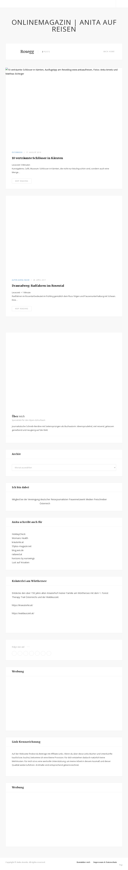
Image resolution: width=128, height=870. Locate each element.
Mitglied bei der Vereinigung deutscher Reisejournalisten (40, 499)
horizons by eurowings (23, 558)
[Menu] (9, 4)
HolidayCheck (18, 534)
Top (121, 865)
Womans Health (20, 538)
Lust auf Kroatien (20, 562)
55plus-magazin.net (22, 546)
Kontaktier (83, 862)
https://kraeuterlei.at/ (22, 605)
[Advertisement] (64, 703)
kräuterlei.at (18, 542)
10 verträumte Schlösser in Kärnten (37, 158)
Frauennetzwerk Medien (81, 499)
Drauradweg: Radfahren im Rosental (38, 285)
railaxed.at (17, 554)
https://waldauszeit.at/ (23, 613)
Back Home (109, 51)
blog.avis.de (18, 550)
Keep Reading (21, 181)
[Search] (119, 4)
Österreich (17, 152)
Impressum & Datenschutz (105, 862)
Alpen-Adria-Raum (20, 280)
